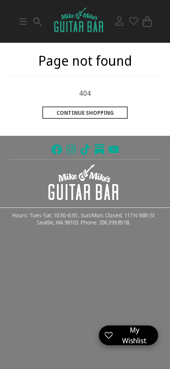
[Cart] (147, 21)
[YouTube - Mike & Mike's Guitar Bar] (113, 149)
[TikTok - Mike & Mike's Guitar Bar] (85, 149)
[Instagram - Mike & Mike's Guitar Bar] (71, 149)
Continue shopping (85, 112)
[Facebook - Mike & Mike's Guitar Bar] (56, 149)
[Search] (37, 21)
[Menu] (23, 21)
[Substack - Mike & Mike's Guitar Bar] (99, 149)
